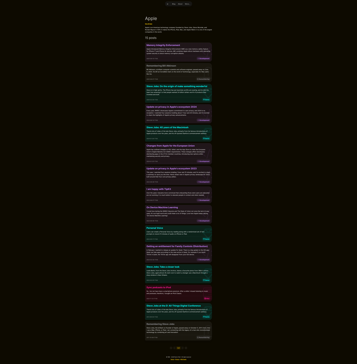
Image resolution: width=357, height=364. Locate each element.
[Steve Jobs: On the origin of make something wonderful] (178, 93)
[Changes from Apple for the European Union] (178, 153)
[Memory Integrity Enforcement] (178, 52)
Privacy (177, 359)
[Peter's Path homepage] (167, 4)
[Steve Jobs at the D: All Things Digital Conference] (178, 311)
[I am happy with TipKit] (178, 195)
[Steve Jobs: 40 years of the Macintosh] (178, 133)
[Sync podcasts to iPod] (178, 293)
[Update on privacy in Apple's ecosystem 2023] (178, 175)
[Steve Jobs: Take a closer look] (178, 273)
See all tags (148, 24)
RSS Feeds (183, 359)
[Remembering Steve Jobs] (178, 331)
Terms (172, 359)
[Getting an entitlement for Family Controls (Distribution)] (178, 253)
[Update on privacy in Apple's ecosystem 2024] (178, 113)
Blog (173, 4)
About (180, 4)
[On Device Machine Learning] (178, 214)
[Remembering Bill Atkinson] (178, 72)
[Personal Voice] (178, 233)
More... (187, 4)
